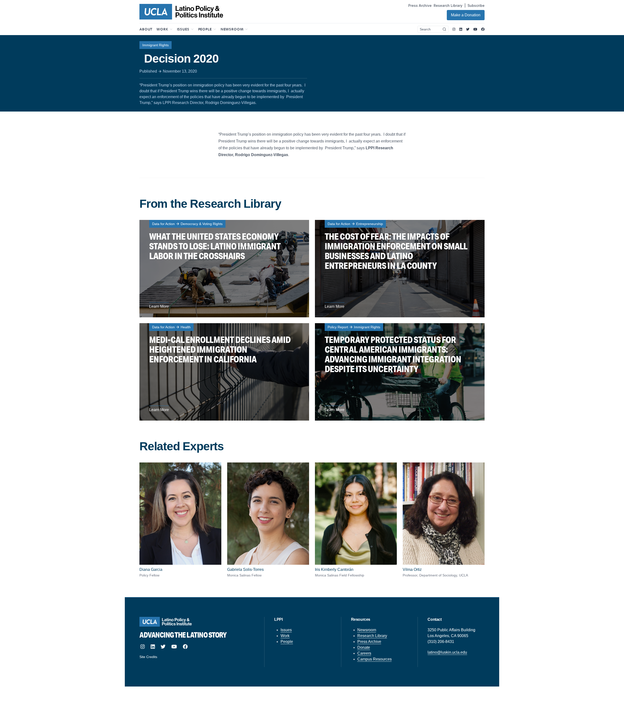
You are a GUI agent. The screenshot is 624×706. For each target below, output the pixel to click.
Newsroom (366, 630)
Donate (363, 647)
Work (285, 636)
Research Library (448, 5)
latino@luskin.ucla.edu (447, 652)
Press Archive (420, 5)
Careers (364, 653)
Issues (286, 630)
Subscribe (476, 5)
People (287, 642)
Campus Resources (374, 659)
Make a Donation (465, 15)
